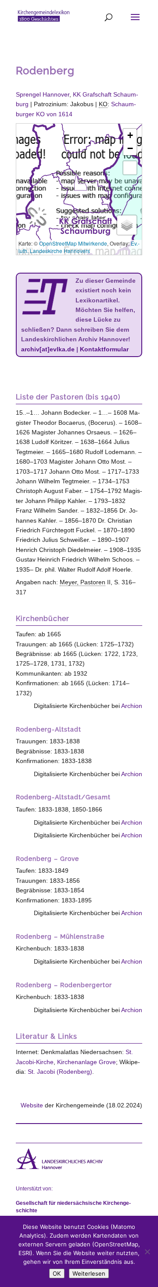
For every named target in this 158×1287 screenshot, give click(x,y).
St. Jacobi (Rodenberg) (60, 1071)
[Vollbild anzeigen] (129, 167)
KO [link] (103, 104)
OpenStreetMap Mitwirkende (73, 243)
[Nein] (147, 1251)
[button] (80, 182)
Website (32, 1105)
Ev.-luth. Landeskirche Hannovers (79, 246)
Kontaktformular (104, 349)
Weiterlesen (88, 1273)
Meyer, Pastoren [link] (82, 582)
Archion (131, 705)
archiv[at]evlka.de (48, 349)
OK (57, 1273)
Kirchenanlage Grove (86, 1061)
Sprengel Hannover (42, 94)
